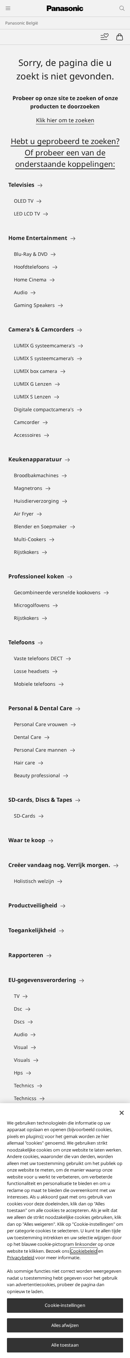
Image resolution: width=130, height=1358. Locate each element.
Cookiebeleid (83, 1251)
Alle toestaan (65, 1345)
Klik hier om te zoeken (65, 120)
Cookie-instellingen (65, 1305)
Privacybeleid (20, 1257)
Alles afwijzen (65, 1325)
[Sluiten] (121, 1112)
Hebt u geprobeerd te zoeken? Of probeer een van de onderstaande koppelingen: (65, 152)
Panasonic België (21, 23)
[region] (65, 1230)
